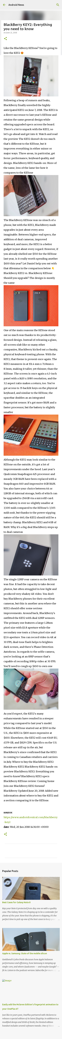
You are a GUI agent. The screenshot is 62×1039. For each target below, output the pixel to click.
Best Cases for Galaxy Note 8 (16, 902)
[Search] (58, 4)
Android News (16, 4)
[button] (5, 39)
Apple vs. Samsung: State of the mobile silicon (24, 953)
